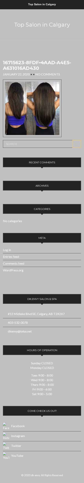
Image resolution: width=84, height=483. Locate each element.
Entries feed (11, 256)
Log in (7, 250)
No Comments (47, 74)
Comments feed (13, 263)
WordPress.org (13, 270)
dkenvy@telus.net (20, 331)
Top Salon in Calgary (42, 24)
